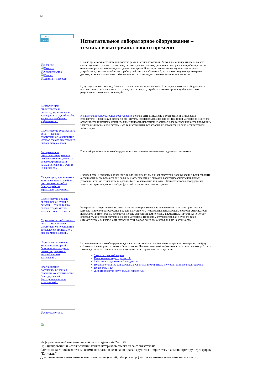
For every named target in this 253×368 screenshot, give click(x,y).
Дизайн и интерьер (55, 78)
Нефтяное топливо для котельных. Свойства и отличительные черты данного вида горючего (148, 264)
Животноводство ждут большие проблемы (119, 270)
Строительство (53, 71)
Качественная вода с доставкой (112, 258)
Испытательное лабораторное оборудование (106, 115)
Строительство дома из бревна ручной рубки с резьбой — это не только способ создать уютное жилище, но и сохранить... (56, 205)
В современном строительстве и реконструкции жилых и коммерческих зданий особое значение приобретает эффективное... (58, 113)
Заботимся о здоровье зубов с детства (116, 261)
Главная (49, 64)
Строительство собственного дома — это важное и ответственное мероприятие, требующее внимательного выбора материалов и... (58, 226)
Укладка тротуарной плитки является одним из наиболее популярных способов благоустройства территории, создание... (57, 183)
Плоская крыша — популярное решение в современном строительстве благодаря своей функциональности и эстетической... (57, 274)
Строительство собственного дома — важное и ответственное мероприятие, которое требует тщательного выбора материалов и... (58, 136)
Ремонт (48, 75)
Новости (49, 68)
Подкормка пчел (103, 267)
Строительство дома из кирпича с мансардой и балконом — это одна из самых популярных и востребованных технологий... (55, 250)
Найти (45, 40)
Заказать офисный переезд (109, 255)
